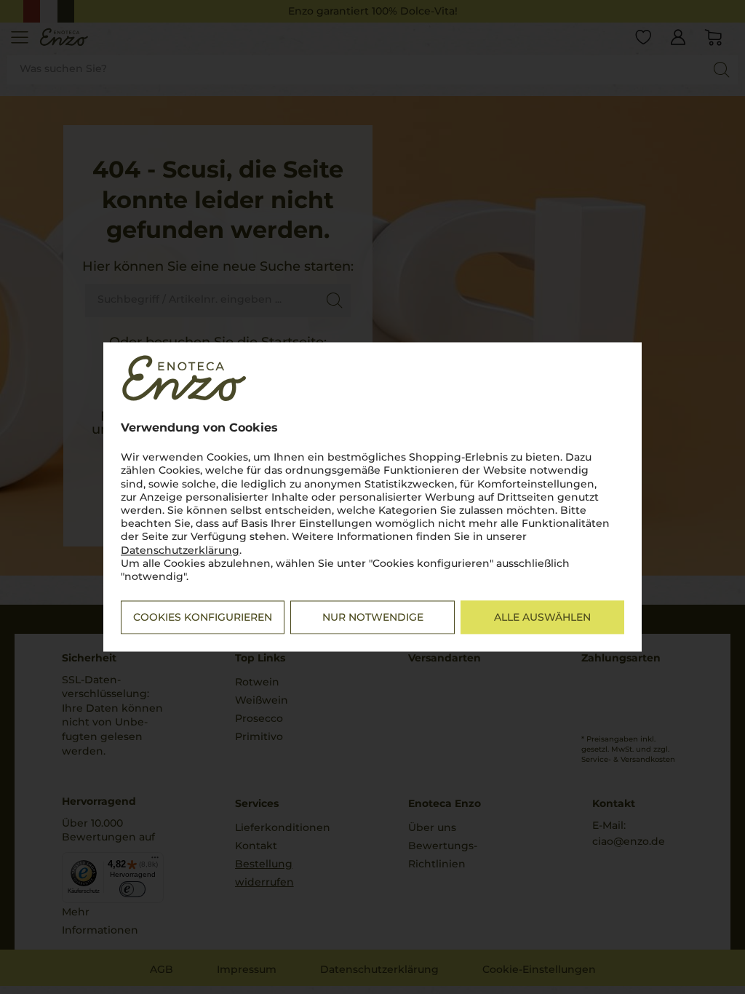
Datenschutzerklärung (180, 550)
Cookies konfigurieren (202, 617)
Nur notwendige (372, 617)
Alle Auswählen (542, 617)
